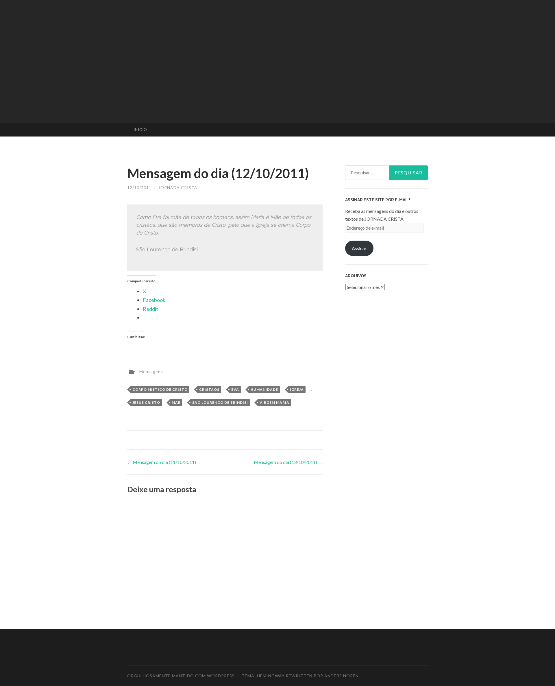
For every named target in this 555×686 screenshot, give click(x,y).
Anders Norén (341, 675)
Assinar (359, 248)
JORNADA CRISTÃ (177, 187)
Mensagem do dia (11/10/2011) (161, 462)
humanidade (264, 389)
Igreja (297, 389)
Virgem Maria (274, 402)
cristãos (209, 389)
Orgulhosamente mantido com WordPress (181, 675)
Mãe (176, 402)
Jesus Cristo (146, 402)
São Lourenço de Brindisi (220, 402)
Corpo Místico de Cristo (160, 389)
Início (140, 129)
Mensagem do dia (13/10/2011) (288, 462)
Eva (235, 389)
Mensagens (151, 371)
